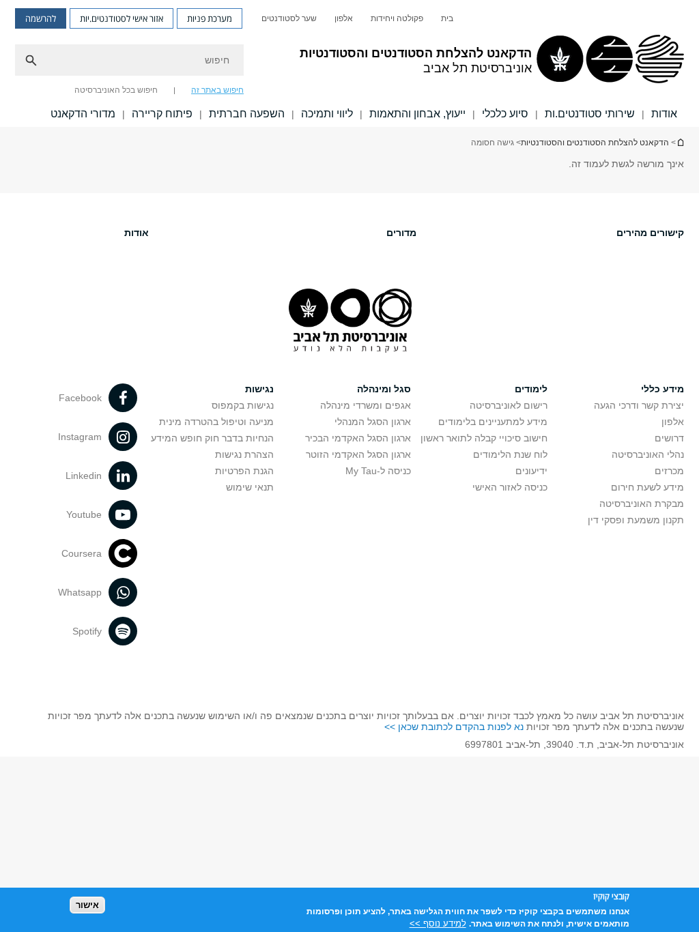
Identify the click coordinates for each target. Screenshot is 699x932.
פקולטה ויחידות (397, 18)
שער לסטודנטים (289, 18)
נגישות (259, 388)
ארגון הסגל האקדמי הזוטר (358, 454)
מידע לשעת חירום (647, 487)
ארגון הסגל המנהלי (372, 421)
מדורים (401, 232)
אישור (87, 905)
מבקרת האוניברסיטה (641, 503)
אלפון (343, 18)
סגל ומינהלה (384, 388)
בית (447, 18)
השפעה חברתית (247, 113)
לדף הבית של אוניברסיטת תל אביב (680, 142)
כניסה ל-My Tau (378, 470)
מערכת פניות (209, 18)
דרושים (669, 438)
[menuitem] (447, 18)
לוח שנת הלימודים (510, 454)
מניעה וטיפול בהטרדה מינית (216, 421)
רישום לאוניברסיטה (508, 405)
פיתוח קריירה (162, 113)
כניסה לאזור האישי (509, 487)
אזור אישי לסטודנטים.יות (121, 18)
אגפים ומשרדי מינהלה (365, 405)
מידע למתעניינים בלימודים (492, 421)
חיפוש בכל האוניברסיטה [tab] (116, 90)
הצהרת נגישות (244, 454)
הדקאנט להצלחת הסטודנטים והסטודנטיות (595, 142)
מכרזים (669, 470)
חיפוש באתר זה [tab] (217, 90)
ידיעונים (531, 470)
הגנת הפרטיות (244, 470)
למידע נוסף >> (438, 923)
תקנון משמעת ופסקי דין (636, 519)
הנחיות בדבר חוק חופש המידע (212, 438)
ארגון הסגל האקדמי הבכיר (358, 438)
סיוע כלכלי (505, 113)
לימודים (531, 388)
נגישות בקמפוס (243, 405)
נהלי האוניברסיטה (648, 454)
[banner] (349, 63)
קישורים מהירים (650, 232)
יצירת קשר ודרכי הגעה (639, 405)
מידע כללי (662, 388)
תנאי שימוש (250, 487)
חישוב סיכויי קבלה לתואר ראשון (483, 438)
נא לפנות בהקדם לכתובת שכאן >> (454, 726)
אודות (136, 232)
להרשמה (40, 18)
